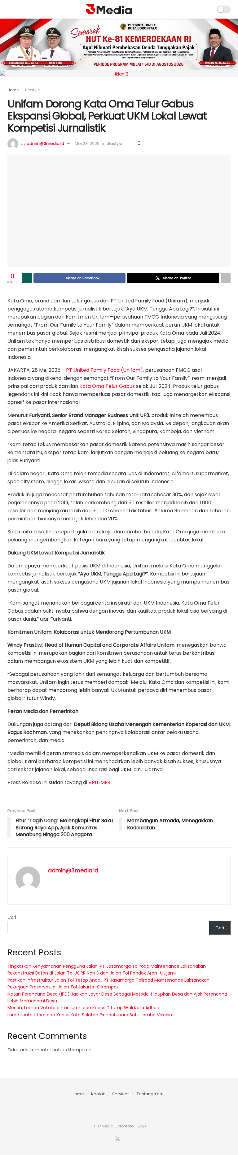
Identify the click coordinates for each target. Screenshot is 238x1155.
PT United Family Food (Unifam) (104, 370)
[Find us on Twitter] (117, 1138)
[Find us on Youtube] (125, 1139)
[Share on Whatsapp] (27, 278)
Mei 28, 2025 (87, 143)
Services (121, 1094)
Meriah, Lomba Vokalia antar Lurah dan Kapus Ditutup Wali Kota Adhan (83, 1008)
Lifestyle (32, 90)
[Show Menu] (10, 9)
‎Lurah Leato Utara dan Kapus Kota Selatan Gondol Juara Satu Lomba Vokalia (89, 1015)
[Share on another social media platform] (226, 278)
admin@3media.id (45, 143)
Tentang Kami (151, 1094)
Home (13, 90)
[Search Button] (207, 9)
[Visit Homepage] (109, 9)
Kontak (98, 1094)
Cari (11, 917)
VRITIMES (99, 782)
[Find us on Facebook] (110, 1139)
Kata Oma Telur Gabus (107, 386)
